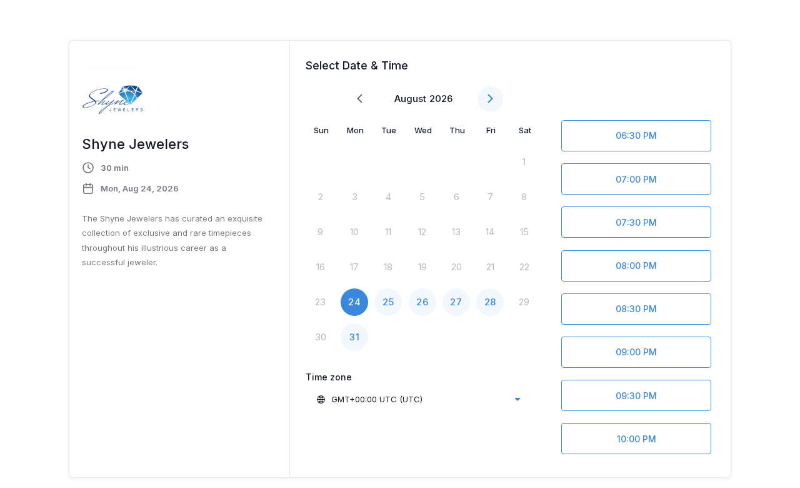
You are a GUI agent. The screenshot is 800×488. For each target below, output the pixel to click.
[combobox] (418, 399)
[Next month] (490, 99)
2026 (440, 98)
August (410, 98)
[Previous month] (359, 99)
